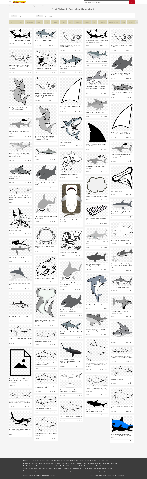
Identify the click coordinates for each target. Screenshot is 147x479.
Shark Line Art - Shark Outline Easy (120, 240)
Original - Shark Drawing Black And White (71, 416)
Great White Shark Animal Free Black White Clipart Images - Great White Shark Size (121, 156)
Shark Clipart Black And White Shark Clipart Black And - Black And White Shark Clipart (19, 380)
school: (25, 468)
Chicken (48, 463)
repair (63, 22)
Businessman (51, 465)
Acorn (30, 460)
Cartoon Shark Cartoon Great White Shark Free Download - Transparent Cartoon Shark (95, 88)
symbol (131, 22)
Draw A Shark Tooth (116, 191)
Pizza (85, 471)
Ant (29, 463)
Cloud (98, 460)
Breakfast (30, 471)
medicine (54, 22)
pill (70, 22)
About (91, 475)
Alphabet (99, 468)
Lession (110, 468)
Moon (77, 460)
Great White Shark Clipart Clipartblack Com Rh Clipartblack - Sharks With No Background (70, 284)
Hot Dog (103, 471)
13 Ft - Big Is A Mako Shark (16, 257)
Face (94, 465)
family (41, 465)
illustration (78, 22)
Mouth (90, 465)
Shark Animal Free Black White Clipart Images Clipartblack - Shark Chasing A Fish (121, 265)
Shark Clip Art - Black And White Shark (19, 40)
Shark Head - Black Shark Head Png (44, 278)
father (85, 465)
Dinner (81, 471)
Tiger (108, 463)
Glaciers (63, 460)
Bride (37, 465)
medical (39, 22)
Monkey (92, 463)
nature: (25, 460)
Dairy (35, 471)
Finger (97, 465)
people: (25, 465)
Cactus (43, 460)
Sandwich (60, 471)
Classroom (44, 468)
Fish (71, 463)
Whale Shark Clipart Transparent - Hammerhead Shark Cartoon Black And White (121, 436)
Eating (89, 471)
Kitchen (76, 471)
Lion (88, 463)
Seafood (66, 471)
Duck (58, 463)
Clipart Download (22, 6)
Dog (55, 463)
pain (123, 22)
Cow (52, 463)
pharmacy (20, 22)
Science (86, 468)
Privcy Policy (102, 475)
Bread (93, 471)
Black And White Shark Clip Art (43, 68)
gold (47, 22)
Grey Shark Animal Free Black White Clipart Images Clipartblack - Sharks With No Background (46, 216)
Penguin (104, 463)
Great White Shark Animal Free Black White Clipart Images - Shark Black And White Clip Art (96, 389)
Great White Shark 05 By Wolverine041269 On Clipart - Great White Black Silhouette (70, 361)
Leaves (39, 460)
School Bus (66, 468)
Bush (95, 460)
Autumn (34, 460)
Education (60, 468)
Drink (43, 471)
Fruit (52, 471)
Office (94, 468)
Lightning (72, 460)
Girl (79, 465)
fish (12, 22)
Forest (106, 460)
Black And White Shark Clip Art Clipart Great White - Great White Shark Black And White (19, 67)
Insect (84, 463)
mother (45, 465)
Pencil (55, 468)
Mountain (86, 460)
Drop (102, 460)
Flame (58, 460)
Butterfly (40, 463)
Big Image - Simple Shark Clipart (120, 287)
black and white (113, 22)
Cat (44, 463)
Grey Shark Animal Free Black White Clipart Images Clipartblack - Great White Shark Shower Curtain (20, 155)
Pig (100, 463)
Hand (101, 465)
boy (82, 465)
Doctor (57, 465)
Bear (33, 463)
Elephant (67, 463)
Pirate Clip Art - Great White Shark (95, 112)
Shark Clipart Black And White (43, 341)
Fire (55, 460)
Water (91, 460)
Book (40, 468)
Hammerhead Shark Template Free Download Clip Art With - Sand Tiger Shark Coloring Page (44, 95)
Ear (61, 465)
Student (31, 468)
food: (25, 471)
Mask (30, 465)
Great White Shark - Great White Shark (96, 196)
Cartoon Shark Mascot (66, 142)
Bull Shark (37, 156)
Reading (50, 468)
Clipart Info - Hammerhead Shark (69, 174)
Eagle (62, 463)
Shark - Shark (115, 339)
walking (68, 465)
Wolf (116, 463)
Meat (56, 471)
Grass (67, 460)
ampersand (30, 22)
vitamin (87, 22)
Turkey (112, 463)
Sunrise (81, 460)
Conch (48, 460)
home (72, 465)
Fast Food (48, 471)
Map (71, 468)
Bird (36, 463)
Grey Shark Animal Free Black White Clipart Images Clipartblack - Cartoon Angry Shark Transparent (45, 138)
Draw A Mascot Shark (15, 230)
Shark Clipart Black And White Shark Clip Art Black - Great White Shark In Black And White (97, 364)
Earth (52, 460)
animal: (25, 463)
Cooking (98, 471)
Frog (74, 463)
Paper (90, 468)
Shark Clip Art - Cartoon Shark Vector (96, 305)
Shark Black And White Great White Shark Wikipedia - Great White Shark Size (19, 131)
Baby (34, 465)
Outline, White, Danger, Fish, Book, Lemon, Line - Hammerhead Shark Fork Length (20, 197)
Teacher (36, 468)
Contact (109, 475)
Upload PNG (120, 475)
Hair (76, 465)
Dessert (39, 471)
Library (81, 468)
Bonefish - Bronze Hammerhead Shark (19, 317)
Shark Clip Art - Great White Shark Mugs (96, 61)
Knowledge (76, 468)
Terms (96, 475)
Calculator (104, 468)
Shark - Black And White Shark (43, 408)
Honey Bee (79, 463)
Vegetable (71, 471)
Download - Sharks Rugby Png (68, 252)
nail (94, 22)
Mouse (96, 463)
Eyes (64, 465)
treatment (102, 22)
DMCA (114, 475)
